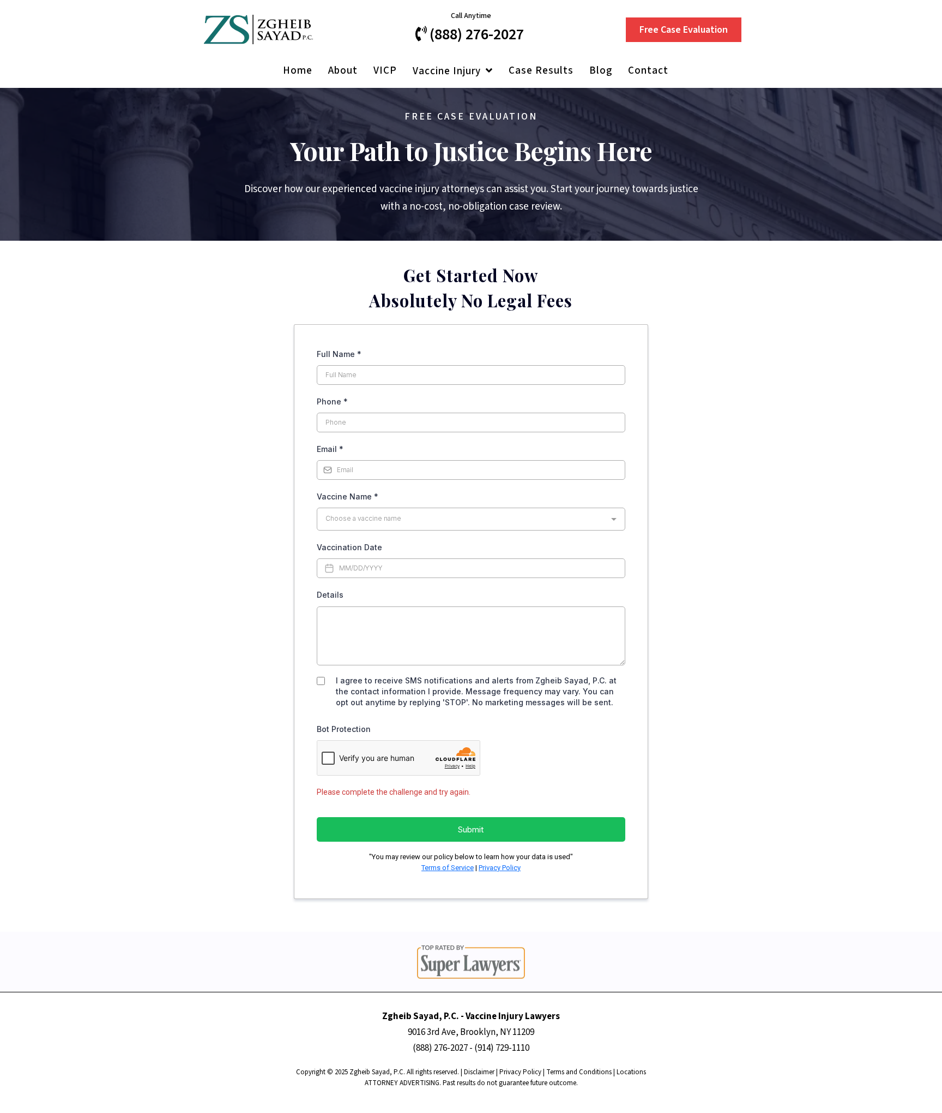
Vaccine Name (347, 496)
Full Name (339, 354)
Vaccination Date (349, 547)
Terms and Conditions (579, 1072)
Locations (631, 1072)
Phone (332, 401)
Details (330, 594)
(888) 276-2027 (440, 1048)
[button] (488, 71)
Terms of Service (447, 868)
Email (330, 449)
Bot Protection (344, 729)
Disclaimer (479, 1072)
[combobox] (471, 519)
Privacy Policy (500, 868)
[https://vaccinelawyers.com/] (258, 29)
